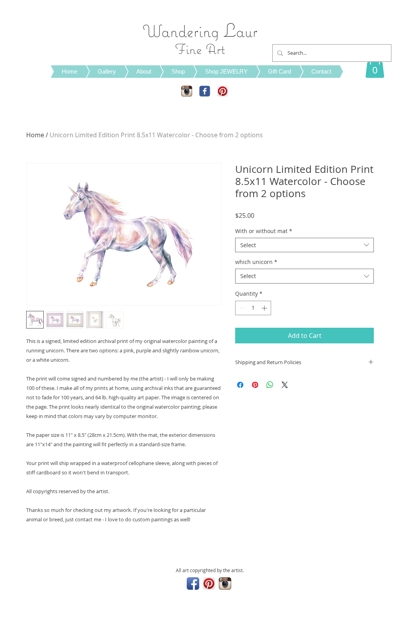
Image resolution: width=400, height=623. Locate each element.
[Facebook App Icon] (193, 583)
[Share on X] (284, 385)
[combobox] (304, 245)
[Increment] (265, 308)
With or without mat (263, 231)
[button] (375, 66)
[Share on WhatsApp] (270, 385)
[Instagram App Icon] (186, 91)
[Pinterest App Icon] (222, 91)
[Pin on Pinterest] (255, 385)
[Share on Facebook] (240, 385)
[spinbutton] (253, 308)
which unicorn (256, 262)
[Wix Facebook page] (204, 91)
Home (35, 135)
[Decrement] (241, 308)
